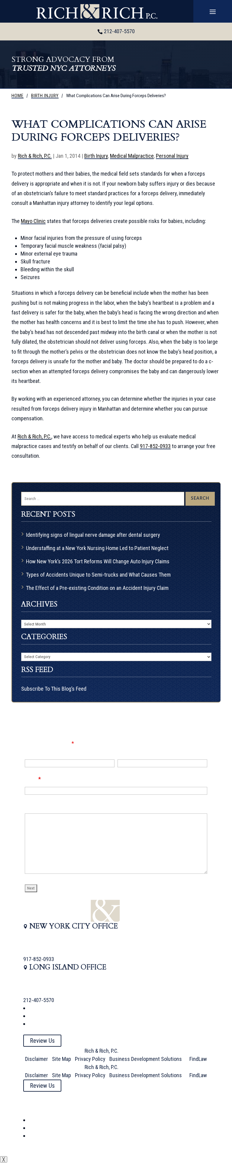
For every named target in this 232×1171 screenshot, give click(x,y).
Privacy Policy (90, 1059)
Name (31, 751)
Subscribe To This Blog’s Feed (53, 689)
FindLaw (198, 1059)
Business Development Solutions (145, 1059)
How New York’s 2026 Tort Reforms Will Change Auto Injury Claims (97, 561)
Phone (124, 751)
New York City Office (73, 926)
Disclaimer (36, 1059)
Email (33, 779)
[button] (213, 11)
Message (35, 806)
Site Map (61, 1059)
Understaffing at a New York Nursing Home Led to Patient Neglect (97, 548)
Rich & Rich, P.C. (35, 156)
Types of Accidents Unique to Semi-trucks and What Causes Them (98, 574)
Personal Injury (172, 156)
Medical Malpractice (132, 156)
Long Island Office (67, 967)
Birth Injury (96, 156)
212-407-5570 (119, 31)
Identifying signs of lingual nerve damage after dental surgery (93, 535)
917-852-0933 (155, 446)
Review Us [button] (42, 1040)
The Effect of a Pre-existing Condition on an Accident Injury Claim (97, 588)
